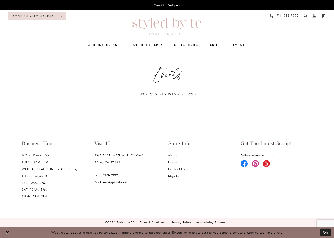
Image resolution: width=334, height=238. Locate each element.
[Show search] (305, 15)
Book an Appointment (110, 182)
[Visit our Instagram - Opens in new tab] (255, 164)
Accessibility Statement (212, 222)
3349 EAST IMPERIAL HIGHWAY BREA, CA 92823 (118, 158)
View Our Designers (167, 5)
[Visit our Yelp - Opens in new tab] (266, 164)
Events (173, 162)
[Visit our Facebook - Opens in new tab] (244, 164)
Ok (326, 232)
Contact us (176, 169)
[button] (314, 15)
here (279, 232)
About (172, 155)
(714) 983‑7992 (106, 175)
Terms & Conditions (153, 222)
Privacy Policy (181, 222)
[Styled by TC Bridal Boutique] (166, 26)
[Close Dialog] (7, 232)
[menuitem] (36, 16)
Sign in (173, 176)
